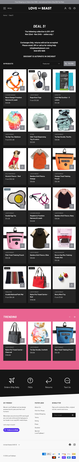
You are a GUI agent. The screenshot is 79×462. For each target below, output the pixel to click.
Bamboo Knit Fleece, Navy (64, 216)
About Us (38, 407)
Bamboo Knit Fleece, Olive (39, 255)
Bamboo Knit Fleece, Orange (37, 177)
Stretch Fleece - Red (13, 176)
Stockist (37, 427)
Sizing (37, 421)
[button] (74, 8)
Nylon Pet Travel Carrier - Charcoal (14, 351)
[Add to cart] (71, 167)
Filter (71, 63)
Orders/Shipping (40, 414)
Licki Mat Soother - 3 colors (62, 98)
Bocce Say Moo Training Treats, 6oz (63, 256)
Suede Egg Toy (10, 216)
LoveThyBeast (12, 455)
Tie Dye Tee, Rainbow (13, 137)
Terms (37, 417)
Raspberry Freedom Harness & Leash (37, 217)
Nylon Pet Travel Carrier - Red (39, 295)
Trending (10, 317)
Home (5, 15)
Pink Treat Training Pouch (14, 255)
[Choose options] (22, 88)
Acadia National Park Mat (14, 294)
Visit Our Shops (40, 410)
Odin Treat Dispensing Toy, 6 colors (38, 138)
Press (36, 424)
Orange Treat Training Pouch (62, 177)
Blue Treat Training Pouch (64, 350)
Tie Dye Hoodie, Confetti (39, 350)
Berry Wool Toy (60, 294)
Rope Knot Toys (35, 97)
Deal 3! (11, 15)
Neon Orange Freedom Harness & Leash (13, 98)
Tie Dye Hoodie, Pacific (63, 137)
